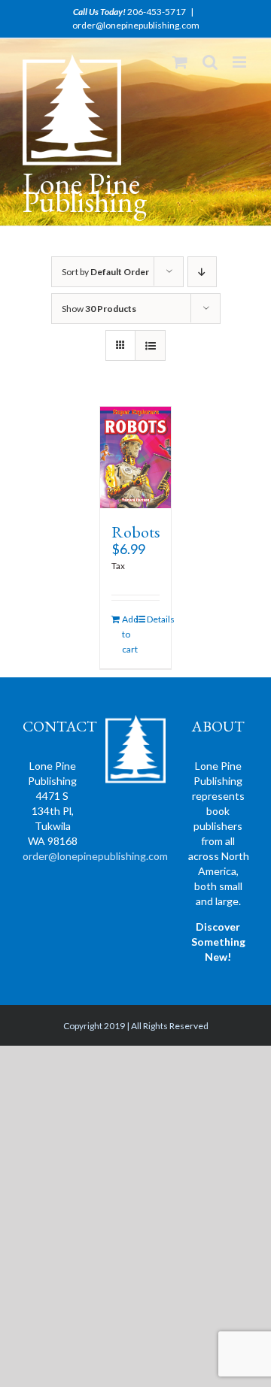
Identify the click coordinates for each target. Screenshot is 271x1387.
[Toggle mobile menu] (240, 62)
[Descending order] (202, 271)
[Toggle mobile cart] (179, 62)
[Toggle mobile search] (210, 62)
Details (153, 619)
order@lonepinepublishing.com (135, 25)
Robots (135, 532)
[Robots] (136, 457)
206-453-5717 (156, 11)
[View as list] (150, 345)
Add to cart (129, 634)
